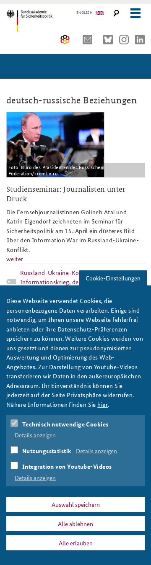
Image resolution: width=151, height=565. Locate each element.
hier (102, 404)
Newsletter (90, 39)
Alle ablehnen (75, 523)
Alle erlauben (76, 543)
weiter (14, 258)
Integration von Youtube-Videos (67, 466)
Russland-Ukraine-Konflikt (57, 272)
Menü (135, 13)
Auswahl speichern (76, 504)
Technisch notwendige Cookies (65, 424)
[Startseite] (43, 21)
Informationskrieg (44, 281)
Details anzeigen (35, 435)
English (84, 12)
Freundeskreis (65, 39)
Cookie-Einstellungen (113, 278)
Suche (116, 13)
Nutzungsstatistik (47, 451)
